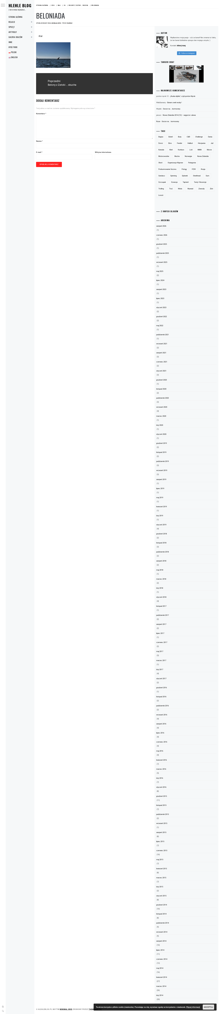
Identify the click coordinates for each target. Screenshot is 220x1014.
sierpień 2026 (161, 226)
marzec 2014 (161, 986)
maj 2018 (159, 570)
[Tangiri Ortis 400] (187, 67)
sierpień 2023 (161, 289)
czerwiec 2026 (161, 235)
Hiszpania (201, 143)
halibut (190, 143)
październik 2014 (162, 923)
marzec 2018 (161, 579)
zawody (201, 189)
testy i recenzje (200, 182)
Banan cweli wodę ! (174, 103)
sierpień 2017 (161, 624)
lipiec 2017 (160, 633)
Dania (210, 137)
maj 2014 (159, 968)
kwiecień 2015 (161, 869)
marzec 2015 (161, 878)
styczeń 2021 (161, 371)
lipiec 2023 (160, 298)
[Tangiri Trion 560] (196, 67)
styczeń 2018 (161, 597)
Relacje (12, 22)
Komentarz (41, 114)
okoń (160, 163)
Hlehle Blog (20, 5)
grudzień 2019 (161, 443)
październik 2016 (162, 706)
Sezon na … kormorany (171, 109)
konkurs (181, 150)
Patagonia (192, 163)
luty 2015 (159, 887)
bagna (160, 137)
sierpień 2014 (161, 941)
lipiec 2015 (160, 841)
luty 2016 (159, 778)
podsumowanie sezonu (167, 169)
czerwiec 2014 (161, 959)
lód (191, 150)
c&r (188, 137)
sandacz (161, 176)
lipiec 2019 (160, 488)
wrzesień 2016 (161, 715)
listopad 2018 (161, 543)
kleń (171, 150)
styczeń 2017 (161, 679)
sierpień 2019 (161, 479)
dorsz (160, 143)
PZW (194, 169)
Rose (158, 121)
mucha (177, 156)
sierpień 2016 (161, 724)
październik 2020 (162, 398)
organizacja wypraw (175, 163)
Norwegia (188, 156)
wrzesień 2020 (161, 407)
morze (209, 150)
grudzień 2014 (161, 905)
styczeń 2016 (161, 787)
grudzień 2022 (161, 317)
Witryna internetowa (103, 152)
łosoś (160, 195)
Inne (10, 42)
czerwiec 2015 (161, 850)
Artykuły (13, 32)
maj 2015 (159, 860)
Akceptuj (208, 1007)
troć (171, 189)
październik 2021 (162, 335)
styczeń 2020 (161, 434)
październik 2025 (162, 253)
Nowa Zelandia (203, 156)
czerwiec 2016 (161, 742)
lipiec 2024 (160, 280)
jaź (212, 143)
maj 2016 (159, 751)
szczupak (162, 182)
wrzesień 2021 (161, 344)
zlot (211, 189)
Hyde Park (13, 47)
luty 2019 (159, 516)
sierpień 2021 (161, 353)
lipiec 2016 (160, 733)
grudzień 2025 (161, 244)
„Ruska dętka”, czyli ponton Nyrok (182, 96)
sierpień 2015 (161, 832)
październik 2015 (162, 814)
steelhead (197, 176)
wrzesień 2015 (161, 823)
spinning (173, 176)
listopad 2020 (161, 389)
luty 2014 (159, 995)
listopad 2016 (161, 697)
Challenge (199, 137)
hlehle (69, 23)
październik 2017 (162, 615)
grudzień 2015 (161, 796)
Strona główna (15, 17)
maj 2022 (159, 326)
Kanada (161, 150)
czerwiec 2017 (161, 642)
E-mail (39, 152)
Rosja (203, 169)
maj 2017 (159, 651)
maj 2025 (159, 271)
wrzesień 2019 (161, 470)
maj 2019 (159, 498)
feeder (179, 143)
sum (207, 176)
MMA (200, 150)
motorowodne (163, 156)
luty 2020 (159, 425)
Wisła (180, 189)
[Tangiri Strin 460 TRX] (178, 67)
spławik (185, 176)
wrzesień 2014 (161, 932)
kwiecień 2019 (161, 507)
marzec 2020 (161, 416)
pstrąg (184, 169)
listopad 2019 (161, 452)
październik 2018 (162, 552)
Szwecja (174, 182)
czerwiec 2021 (161, 362)
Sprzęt (12, 27)
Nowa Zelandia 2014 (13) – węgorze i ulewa (179, 115)
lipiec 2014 (160, 950)
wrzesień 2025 (161, 262)
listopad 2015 (161, 805)
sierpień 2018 (161, 561)
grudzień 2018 (161, 534)
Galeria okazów (15, 37)
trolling (161, 189)
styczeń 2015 (161, 896)
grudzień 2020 (161, 380)
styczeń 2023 (161, 307)
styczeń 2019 (161, 525)
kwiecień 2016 (161, 760)
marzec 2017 (161, 660)
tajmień (186, 182)
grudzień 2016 (161, 688)
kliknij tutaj (181, 46)
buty (179, 137)
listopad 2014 (161, 914)
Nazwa (39, 141)
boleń (171, 137)
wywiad (190, 189)
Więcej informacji (193, 1007)
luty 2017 (159, 669)
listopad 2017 (161, 606)
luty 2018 (159, 588)
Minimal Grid (66, 1009)
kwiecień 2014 (161, 977)
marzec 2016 (161, 769)
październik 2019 (162, 461)
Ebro (170, 143)
